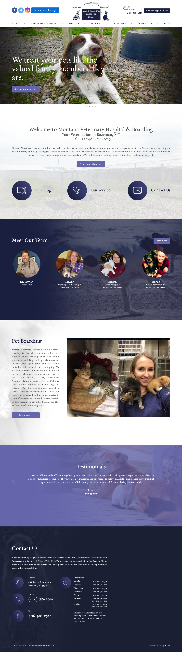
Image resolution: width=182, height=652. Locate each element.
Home (15, 23)
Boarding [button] (119, 23)
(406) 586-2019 (134, 13)
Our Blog (43, 190)
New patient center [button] (43, 23)
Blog (167, 23)
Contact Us (145, 23)
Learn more (161, 241)
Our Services (101, 190)
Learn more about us (25, 89)
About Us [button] (73, 23)
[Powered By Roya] (165, 646)
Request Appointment (157, 11)
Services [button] (96, 23)
